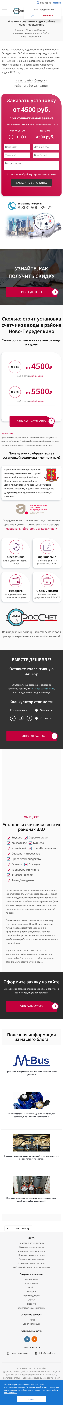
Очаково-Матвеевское (25, 853)
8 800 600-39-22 (35, 207)
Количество (17, 130)
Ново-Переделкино (45, 848)
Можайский (18, 848)
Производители (31, 1295)
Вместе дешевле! (31, 292)
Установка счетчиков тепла (32, 1263)
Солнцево (35, 864)
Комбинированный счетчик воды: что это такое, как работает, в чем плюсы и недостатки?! (31, 1115)
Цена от (45, 130)
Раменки (17, 864)
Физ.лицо (46, 710)
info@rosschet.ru (47, 1353)
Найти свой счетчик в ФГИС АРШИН (31, 1267)
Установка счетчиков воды (31, 1251)
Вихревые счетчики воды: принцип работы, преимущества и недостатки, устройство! (31, 1157)
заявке (47, 118)
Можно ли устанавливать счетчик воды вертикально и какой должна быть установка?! (31, 1199)
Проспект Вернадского (26, 859)
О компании (31, 1279)
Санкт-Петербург (31, 1323)
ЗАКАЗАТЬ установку (31, 421)
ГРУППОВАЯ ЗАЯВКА (31, 736)
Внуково (16, 837)
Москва (31, 1319)
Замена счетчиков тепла (31, 1259)
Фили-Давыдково (22, 880)
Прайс (31, 1287)
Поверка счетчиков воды (31, 1243)
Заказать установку (31, 182)
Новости (31, 1303)
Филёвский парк (22, 875)
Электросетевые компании (31, 1307)
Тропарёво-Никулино (25, 869)
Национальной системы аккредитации (31, 529)
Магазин (31, 1291)
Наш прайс (24, 80)
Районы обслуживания (31, 86)
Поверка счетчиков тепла (31, 1255)
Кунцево (38, 843)
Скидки (39, 80)
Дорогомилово (38, 837)
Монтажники (31, 1283)
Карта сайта (40, 1368)
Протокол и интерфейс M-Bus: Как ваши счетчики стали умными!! (31, 1073)
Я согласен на (31, 174)
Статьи (31, 1299)
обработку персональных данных (39, 174)
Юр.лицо (46, 718)
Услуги (31, 1237)
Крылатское (19, 843)
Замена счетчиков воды (31, 1247)
